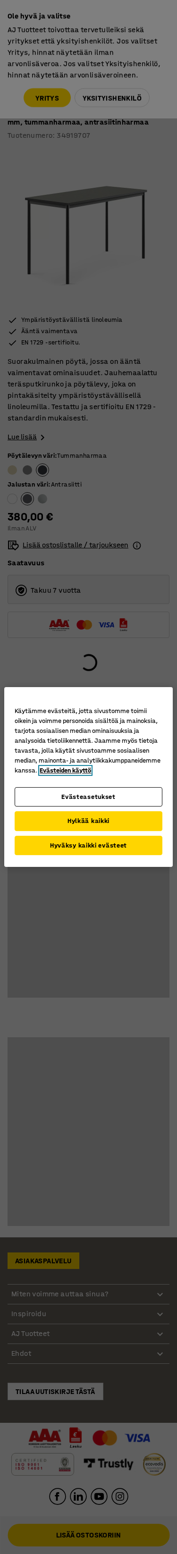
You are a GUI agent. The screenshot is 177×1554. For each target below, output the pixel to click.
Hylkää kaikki (88, 821)
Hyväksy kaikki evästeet (88, 845)
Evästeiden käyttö (65, 770)
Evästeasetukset (88, 797)
